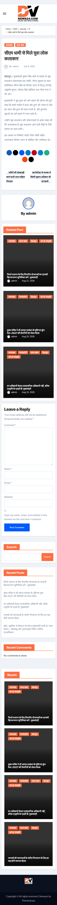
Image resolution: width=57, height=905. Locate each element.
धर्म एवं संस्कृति (46, 241)
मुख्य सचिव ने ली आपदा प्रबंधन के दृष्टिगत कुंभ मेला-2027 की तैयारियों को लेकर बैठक (26, 331)
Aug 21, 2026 (28, 280)
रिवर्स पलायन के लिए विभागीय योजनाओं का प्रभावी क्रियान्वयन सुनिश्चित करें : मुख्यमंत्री (27, 276)
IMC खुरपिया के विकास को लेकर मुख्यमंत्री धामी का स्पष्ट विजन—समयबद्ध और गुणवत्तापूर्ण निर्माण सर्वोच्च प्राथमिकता (28, 629)
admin (16, 66)
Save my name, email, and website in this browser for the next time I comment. (25, 517)
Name (8, 469)
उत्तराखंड (9, 45)
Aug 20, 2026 (28, 336)
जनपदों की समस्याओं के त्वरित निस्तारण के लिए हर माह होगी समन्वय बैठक (28, 859)
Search (12, 547)
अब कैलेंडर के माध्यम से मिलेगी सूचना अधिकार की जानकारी (40, 177)
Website (8, 497)
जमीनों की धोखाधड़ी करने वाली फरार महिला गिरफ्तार (15, 177)
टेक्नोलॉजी (23, 297)
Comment (10, 425)
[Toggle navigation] (4, 14)
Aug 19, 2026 (28, 392)
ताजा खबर (20, 45)
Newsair (43, 896)
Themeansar (28, 900)
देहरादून (34, 241)
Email (8, 483)
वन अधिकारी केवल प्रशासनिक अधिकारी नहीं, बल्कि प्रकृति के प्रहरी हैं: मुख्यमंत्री (28, 387)
